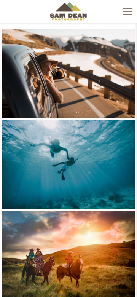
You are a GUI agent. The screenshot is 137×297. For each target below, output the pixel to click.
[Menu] (127, 11)
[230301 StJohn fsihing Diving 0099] (69, 164)
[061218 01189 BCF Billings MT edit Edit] (69, 73)
